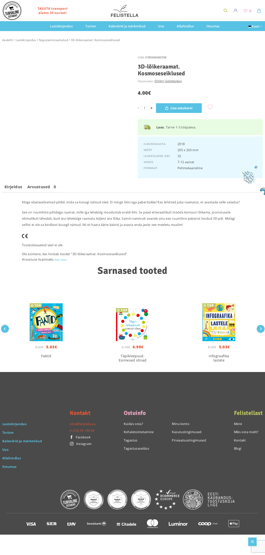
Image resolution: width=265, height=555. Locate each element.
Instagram (84, 444)
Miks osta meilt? (246, 432)
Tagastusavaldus (136, 448)
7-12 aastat (186, 162)
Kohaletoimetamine (139, 432)
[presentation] (261, 329)
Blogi (238, 448)
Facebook (82, 437)
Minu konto (180, 424)
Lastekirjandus (26, 40)
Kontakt (240, 440)
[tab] (13, 188)
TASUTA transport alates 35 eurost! (53, 10)
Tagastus (131, 440)
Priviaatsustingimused (189, 440)
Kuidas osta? (133, 424)
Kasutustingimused (186, 432)
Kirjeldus (13, 186)
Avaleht (7, 40)
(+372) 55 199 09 (82, 430)
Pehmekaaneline (190, 168)
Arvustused (41, 186)
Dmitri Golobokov (168, 81)
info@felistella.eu (83, 424)
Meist (238, 424)
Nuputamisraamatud (53, 40)
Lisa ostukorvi (181, 108)
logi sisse (61, 259)
